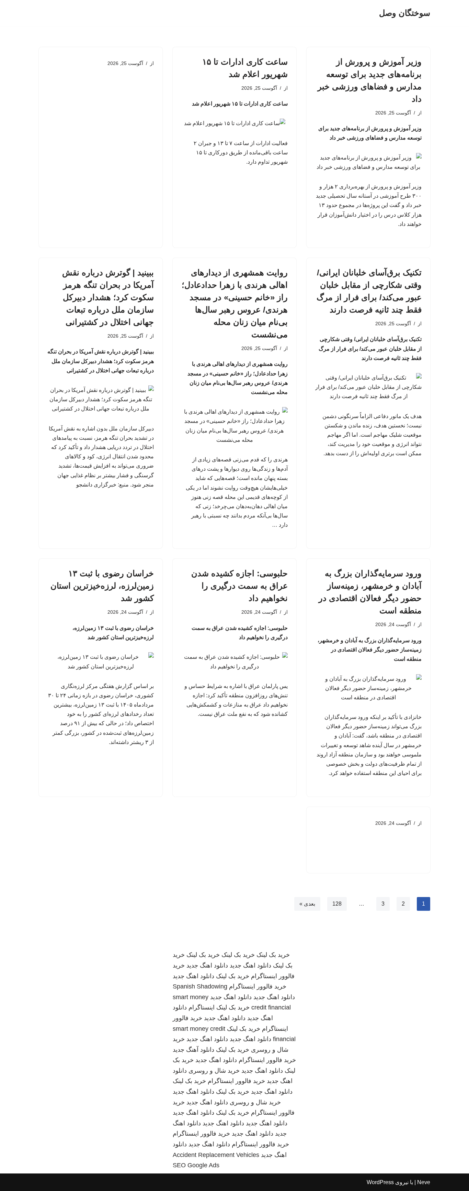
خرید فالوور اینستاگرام (257, 986)
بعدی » (307, 904)
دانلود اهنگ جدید (250, 965)
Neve (423, 1182)
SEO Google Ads (196, 1165)
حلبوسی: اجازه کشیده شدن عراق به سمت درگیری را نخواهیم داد (239, 586)
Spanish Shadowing (200, 986)
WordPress (380, 1182)
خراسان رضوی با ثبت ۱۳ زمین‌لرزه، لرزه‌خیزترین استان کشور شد (102, 586)
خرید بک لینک (273, 954)
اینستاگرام (201, 1007)
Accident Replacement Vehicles (216, 1154)
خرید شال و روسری (214, 1070)
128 (337, 904)
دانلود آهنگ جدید (193, 1049)
